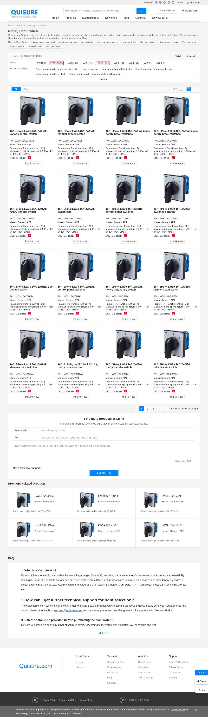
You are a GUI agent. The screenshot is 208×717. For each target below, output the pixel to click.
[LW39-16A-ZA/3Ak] (32, 344)
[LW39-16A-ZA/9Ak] (80, 189)
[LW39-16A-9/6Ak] (150, 500)
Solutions (112, 682)
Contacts (140, 18)
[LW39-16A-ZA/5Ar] (128, 111)
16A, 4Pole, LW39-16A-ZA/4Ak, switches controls (172, 210)
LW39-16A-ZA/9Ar (120, 296)
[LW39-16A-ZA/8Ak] (80, 111)
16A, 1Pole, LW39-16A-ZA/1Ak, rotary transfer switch (28, 210)
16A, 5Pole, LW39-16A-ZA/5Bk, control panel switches (124, 210)
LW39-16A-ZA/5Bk (120, 218)
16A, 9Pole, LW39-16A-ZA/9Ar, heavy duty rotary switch (124, 288)
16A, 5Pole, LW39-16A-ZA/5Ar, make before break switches (128, 132)
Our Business (145, 672)
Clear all (191, 56)
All (16, 89)
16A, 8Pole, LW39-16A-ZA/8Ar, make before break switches (176, 132)
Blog (126, 18)
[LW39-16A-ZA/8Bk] (32, 267)
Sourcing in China (116, 662)
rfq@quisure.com (192, 2)
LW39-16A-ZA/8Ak (72, 140)
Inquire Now (32, 163)
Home (55, 18)
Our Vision (143, 667)
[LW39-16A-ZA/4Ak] (176, 189)
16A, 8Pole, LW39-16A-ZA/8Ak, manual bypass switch (76, 132)
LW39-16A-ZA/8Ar (168, 140)
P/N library (112, 672)
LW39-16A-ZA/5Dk (168, 296)
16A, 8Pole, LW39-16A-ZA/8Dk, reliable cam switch (172, 366)
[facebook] (156, 2)
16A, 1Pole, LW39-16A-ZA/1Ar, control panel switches (76, 288)
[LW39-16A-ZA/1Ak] (32, 189)
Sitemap (173, 677)
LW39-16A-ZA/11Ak (73, 374)
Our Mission (144, 662)
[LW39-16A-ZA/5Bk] (128, 189)
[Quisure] (24, 16)
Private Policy (176, 667)
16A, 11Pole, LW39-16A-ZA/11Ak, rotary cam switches (78, 366)
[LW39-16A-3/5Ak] (23, 500)
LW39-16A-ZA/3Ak (24, 374)
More (84, 38)
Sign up (80, 667)
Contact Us (174, 672)
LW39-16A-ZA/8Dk (168, 374)
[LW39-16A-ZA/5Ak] (32, 111)
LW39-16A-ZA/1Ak (24, 218)
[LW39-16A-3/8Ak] (23, 530)
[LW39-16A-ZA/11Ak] (80, 344)
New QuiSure (160, 18)
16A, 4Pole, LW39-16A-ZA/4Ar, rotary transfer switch (124, 366)
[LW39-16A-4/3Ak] (87, 530)
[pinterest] (164, 2)
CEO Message (145, 677)
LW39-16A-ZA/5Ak (24, 140)
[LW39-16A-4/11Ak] (150, 530)
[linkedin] (173, 2)
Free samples (114, 667)
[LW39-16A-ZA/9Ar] (128, 267)
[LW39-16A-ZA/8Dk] (176, 344)
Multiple (178, 56)
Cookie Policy (178, 709)
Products (70, 18)
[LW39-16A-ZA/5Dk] (176, 267)
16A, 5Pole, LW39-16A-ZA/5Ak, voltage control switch (28, 132)
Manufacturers (90, 18)
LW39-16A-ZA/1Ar (72, 296)
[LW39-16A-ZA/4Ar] (128, 344)
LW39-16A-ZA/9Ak (72, 218)
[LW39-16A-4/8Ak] (87, 500)
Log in (79, 662)
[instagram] (160, 2)
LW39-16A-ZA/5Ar (120, 140)
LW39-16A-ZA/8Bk (24, 296)
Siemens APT (24, 144)
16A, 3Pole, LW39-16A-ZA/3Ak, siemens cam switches (28, 366)
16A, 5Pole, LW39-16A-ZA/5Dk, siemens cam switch (172, 288)
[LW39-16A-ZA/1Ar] (80, 267)
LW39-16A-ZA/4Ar (120, 374)
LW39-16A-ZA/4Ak (168, 218)
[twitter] (169, 2)
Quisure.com (35, 666)
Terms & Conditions (179, 662)
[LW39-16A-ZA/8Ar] (176, 111)
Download (111, 18)
